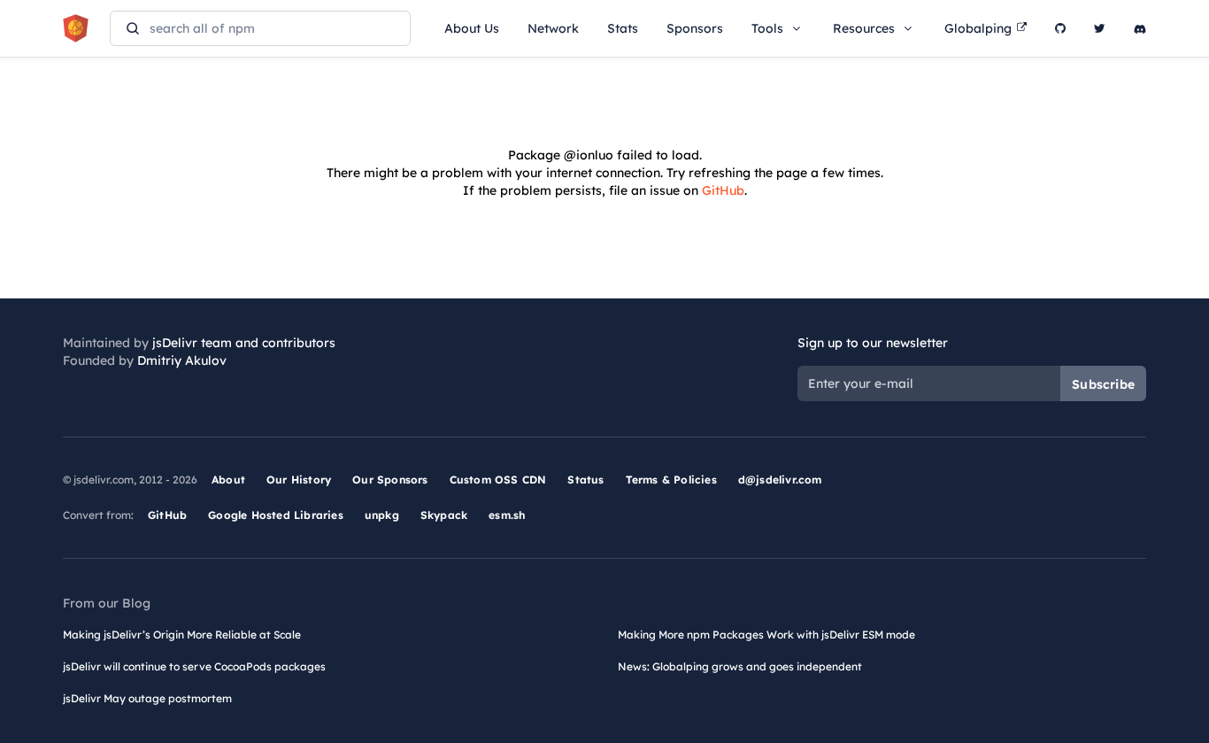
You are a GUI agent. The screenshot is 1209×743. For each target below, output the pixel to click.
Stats (622, 28)
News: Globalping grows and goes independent (740, 666)
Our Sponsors (389, 479)
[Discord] (1140, 28)
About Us (471, 28)
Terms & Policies (671, 479)
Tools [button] (767, 28)
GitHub (723, 190)
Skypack (443, 515)
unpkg (382, 515)
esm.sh (507, 515)
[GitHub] (1060, 28)
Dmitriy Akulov (182, 360)
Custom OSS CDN (498, 479)
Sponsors (694, 28)
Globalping (978, 28)
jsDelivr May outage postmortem (147, 698)
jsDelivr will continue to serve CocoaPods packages (194, 666)
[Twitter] (1099, 28)
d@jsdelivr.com (780, 479)
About (228, 479)
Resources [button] (864, 28)
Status (585, 479)
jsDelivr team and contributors (243, 343)
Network (553, 28)
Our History (298, 479)
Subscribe (1103, 384)
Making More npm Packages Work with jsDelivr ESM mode (766, 634)
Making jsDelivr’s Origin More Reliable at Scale (182, 634)
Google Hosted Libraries (275, 515)
